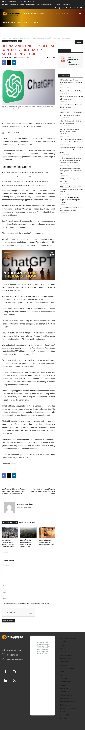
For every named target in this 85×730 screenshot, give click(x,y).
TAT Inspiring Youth (66, 695)
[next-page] (6, 551)
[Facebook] (55, 7)
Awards (62, 645)
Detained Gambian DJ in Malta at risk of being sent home (71, 106)
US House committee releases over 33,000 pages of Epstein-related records (25, 181)
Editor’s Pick (9, 23)
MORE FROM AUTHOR (27, 522)
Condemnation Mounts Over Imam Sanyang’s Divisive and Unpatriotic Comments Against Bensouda (70, 160)
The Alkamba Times (10, 57)
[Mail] (66, 7)
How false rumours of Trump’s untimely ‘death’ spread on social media (43, 491)
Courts (62, 672)
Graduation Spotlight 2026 (44, 4)
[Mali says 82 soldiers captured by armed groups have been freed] (47, 532)
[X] (77, 7)
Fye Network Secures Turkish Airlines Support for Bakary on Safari (71, 209)
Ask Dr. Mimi (22, 23)
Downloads (58, 4)
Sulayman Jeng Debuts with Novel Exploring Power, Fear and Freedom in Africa (71, 171)
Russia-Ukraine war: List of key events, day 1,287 (16, 177)
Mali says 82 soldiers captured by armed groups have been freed (47, 542)
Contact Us (66, 4)
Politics (66, 14)
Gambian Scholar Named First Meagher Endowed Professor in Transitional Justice (71, 150)
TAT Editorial (64, 685)
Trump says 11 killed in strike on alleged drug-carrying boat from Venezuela (25, 172)
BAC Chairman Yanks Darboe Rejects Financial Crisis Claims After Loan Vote (71, 141)
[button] (80, 14)
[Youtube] (81, 7)
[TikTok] (73, 7)
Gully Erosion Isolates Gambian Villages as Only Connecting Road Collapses (70, 200)
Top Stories (54, 14)
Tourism (62, 712)
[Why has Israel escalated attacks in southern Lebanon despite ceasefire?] (10, 532)
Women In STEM (64, 715)
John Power (14, 132)
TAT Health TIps (64, 692)
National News (64, 662)
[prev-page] (3, 551)
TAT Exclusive (64, 688)
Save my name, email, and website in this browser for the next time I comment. (27, 603)
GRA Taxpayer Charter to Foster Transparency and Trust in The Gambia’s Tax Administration (13, 491)
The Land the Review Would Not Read (71, 91)
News (33, 14)
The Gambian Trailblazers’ (68, 708)
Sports (32, 23)
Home (26, 14)
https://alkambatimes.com (24, 507)
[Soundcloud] (70, 7)
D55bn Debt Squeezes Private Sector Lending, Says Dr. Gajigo (71, 122)
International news (19, 38)
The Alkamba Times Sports (68, 702)
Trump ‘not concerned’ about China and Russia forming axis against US (23, 185)
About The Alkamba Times (10, 4)
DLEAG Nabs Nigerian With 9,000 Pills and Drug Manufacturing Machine (71, 114)
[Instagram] (59, 7)
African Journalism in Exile (73, 59)
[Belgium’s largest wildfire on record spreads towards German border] (28, 532)
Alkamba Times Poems (67, 668)
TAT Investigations (65, 698)
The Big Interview (65, 705)
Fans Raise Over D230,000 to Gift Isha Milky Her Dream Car (71, 98)
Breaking (62, 648)
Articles (43, 14)
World (20, 41)
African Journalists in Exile (27, 4)
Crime (61, 675)
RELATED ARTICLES (10, 522)
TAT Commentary (65, 682)
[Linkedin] (63, 7)
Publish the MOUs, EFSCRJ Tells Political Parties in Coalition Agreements (69, 131)
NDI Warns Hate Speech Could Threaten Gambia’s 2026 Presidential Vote (71, 82)
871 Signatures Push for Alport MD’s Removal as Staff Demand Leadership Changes (71, 189)
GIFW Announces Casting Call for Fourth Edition (70, 180)
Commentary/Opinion (66, 655)
